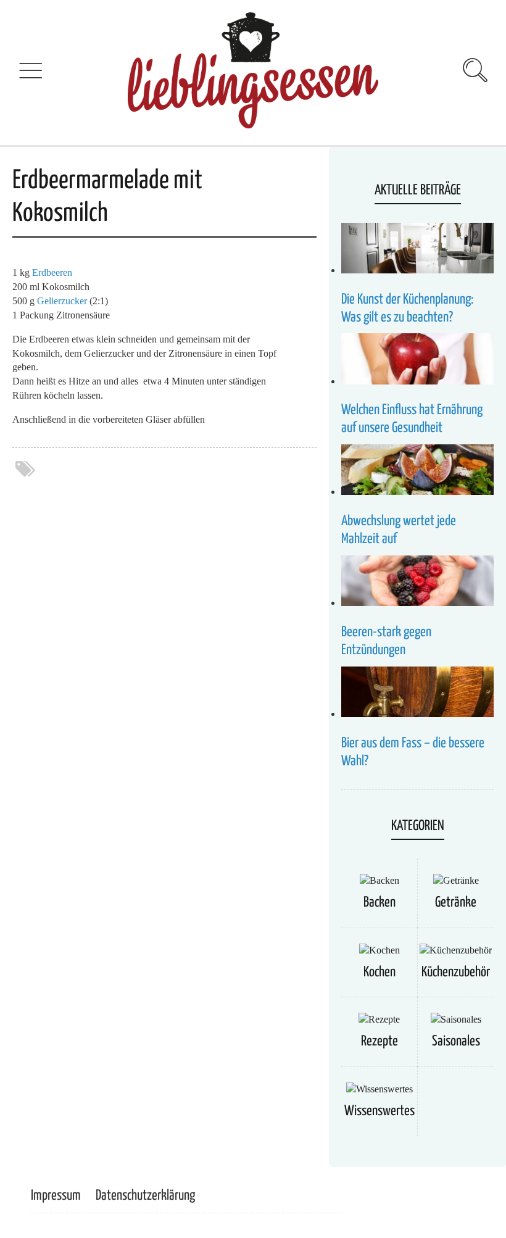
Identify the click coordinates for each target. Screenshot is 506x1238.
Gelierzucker (62, 301)
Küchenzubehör (455, 972)
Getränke (455, 902)
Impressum (56, 1196)
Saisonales (456, 1041)
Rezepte (379, 1041)
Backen (379, 902)
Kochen (379, 972)
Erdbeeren (52, 272)
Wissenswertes (379, 1111)
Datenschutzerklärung (145, 1196)
